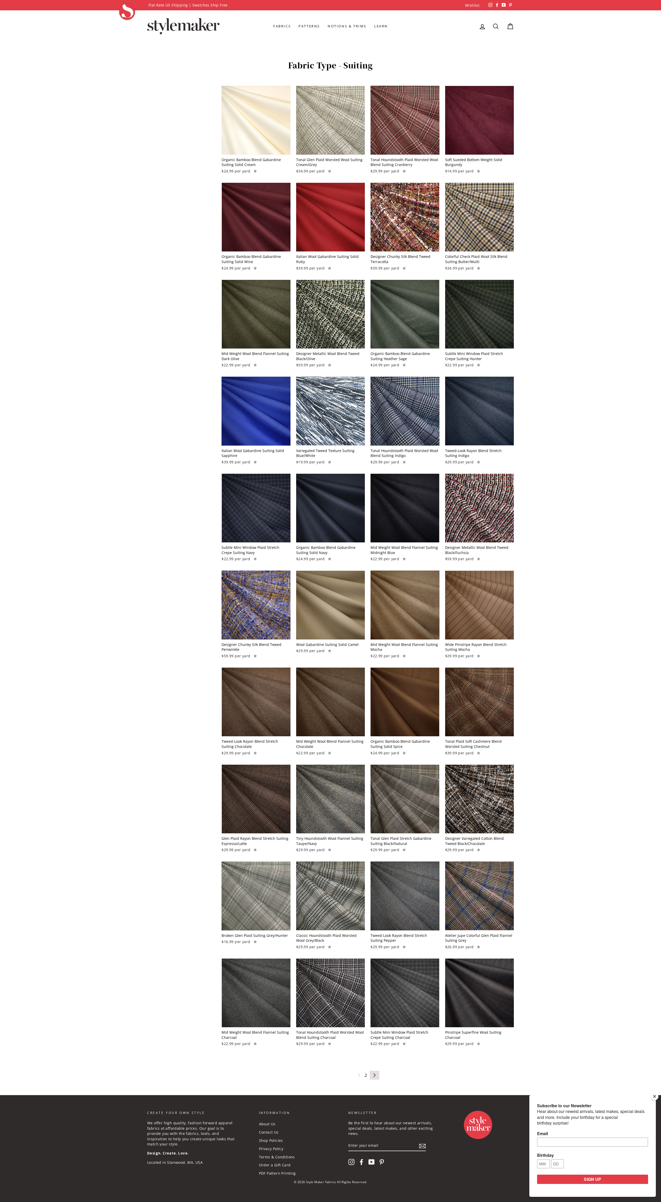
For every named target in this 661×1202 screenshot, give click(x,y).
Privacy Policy (271, 1148)
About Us (267, 1123)
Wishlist (472, 5)
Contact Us (269, 1132)
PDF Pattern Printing (277, 1173)
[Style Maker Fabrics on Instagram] (351, 1162)
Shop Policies (271, 1140)
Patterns (309, 26)
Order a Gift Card (275, 1165)
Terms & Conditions (277, 1156)
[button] (255, 170)
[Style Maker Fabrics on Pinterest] (382, 1162)
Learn (381, 26)
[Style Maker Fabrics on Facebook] (361, 1162)
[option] (330, 5)
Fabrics (282, 26)
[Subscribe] (422, 1145)
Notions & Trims (347, 26)
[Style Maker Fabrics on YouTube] (371, 1162)
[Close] (654, 1096)
